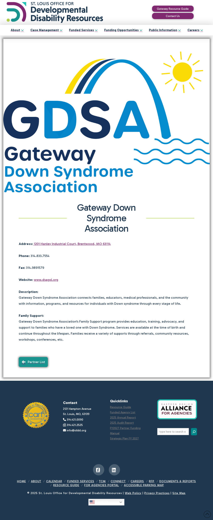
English (101, 502)
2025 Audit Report (122, 423)
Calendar (54, 481)
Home (21, 481)
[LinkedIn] (114, 469)
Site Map (179, 493)
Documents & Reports (177, 481)
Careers (137, 481)
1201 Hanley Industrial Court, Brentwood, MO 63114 (72, 244)
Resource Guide (120, 407)
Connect (118, 481)
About (36, 481)
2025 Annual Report (123, 417)
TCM (102, 481)
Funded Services (80, 481)
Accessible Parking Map (144, 485)
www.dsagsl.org (46, 280)
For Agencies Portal (101, 485)
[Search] (194, 431)
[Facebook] (98, 469)
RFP (151, 481)
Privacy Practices (157, 493)
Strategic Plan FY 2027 (124, 438)
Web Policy (133, 493)
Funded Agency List (122, 412)
